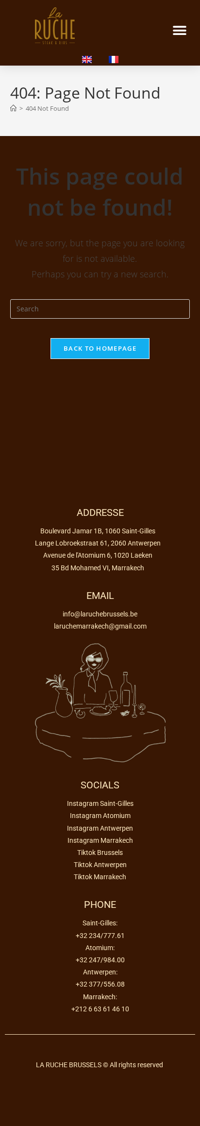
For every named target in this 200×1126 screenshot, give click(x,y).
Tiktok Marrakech (100, 877)
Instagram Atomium (100, 815)
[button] (179, 31)
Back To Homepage (100, 348)
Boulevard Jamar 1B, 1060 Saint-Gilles (97, 531)
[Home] (13, 108)
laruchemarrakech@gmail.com (100, 626)
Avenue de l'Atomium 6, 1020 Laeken (97, 555)
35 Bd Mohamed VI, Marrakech (97, 568)
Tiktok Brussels (100, 852)
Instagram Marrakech (100, 840)
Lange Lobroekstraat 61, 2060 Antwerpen (98, 543)
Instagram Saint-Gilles (100, 803)
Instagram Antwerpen (100, 828)
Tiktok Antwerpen (100, 865)
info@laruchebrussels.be (100, 614)
